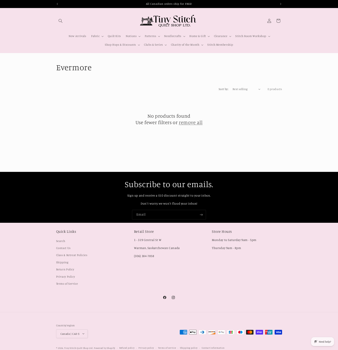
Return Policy (65, 269)
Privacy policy (146, 347)
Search (60, 240)
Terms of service (167, 347)
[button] (60, 20)
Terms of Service (67, 283)
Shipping (62, 262)
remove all (190, 122)
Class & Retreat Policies (71, 255)
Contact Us (63, 248)
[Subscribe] (201, 214)
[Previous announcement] (57, 4)
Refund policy (127, 347)
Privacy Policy (65, 276)
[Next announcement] (280, 4)
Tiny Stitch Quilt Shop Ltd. (78, 347)
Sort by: (223, 89)
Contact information (213, 347)
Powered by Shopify (104, 347)
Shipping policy (189, 347)
